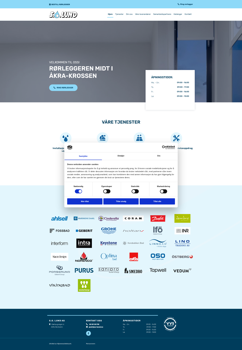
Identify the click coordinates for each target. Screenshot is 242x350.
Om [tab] (158, 156)
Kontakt (188, 14)
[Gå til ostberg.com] (182, 256)
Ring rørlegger (186, 4)
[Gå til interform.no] (59, 243)
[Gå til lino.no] (182, 243)
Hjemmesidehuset (64, 344)
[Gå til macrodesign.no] (59, 257)
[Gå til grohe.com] (108, 231)
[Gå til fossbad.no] (59, 230)
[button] (63, 87)
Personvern (90, 344)
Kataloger (178, 14)
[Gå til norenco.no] (84, 257)
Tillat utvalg (121, 201)
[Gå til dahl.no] (84, 218)
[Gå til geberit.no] (84, 231)
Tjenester (119, 14)
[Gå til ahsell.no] (59, 218)
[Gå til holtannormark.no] (133, 231)
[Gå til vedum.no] (182, 270)
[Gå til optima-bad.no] (108, 256)
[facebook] (88, 333)
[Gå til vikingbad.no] (59, 285)
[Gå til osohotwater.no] (157, 256)
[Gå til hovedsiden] (65, 14)
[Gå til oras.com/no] (133, 256)
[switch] (106, 191)
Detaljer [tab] (121, 156)
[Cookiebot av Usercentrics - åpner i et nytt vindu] (164, 147)
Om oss (129, 14)
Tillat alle (157, 201)
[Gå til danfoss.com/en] (157, 218)
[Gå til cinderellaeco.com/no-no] (108, 218)
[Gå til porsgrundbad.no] (59, 270)
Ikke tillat (85, 201)
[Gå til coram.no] (133, 218)
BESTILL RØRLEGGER (60, 4)
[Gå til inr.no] (182, 230)
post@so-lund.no (96, 327)
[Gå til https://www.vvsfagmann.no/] (170, 324)
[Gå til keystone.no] (108, 243)
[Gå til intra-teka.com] (84, 243)
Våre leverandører (143, 14)
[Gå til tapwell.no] (157, 270)
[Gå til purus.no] (84, 270)
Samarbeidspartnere (162, 14)
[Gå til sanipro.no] (108, 270)
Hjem (110, 14)
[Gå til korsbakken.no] (133, 243)
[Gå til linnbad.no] (157, 243)
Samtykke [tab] (83, 156)
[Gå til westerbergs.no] (84, 285)
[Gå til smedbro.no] (133, 270)
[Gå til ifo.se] (157, 231)
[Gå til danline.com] (182, 218)
